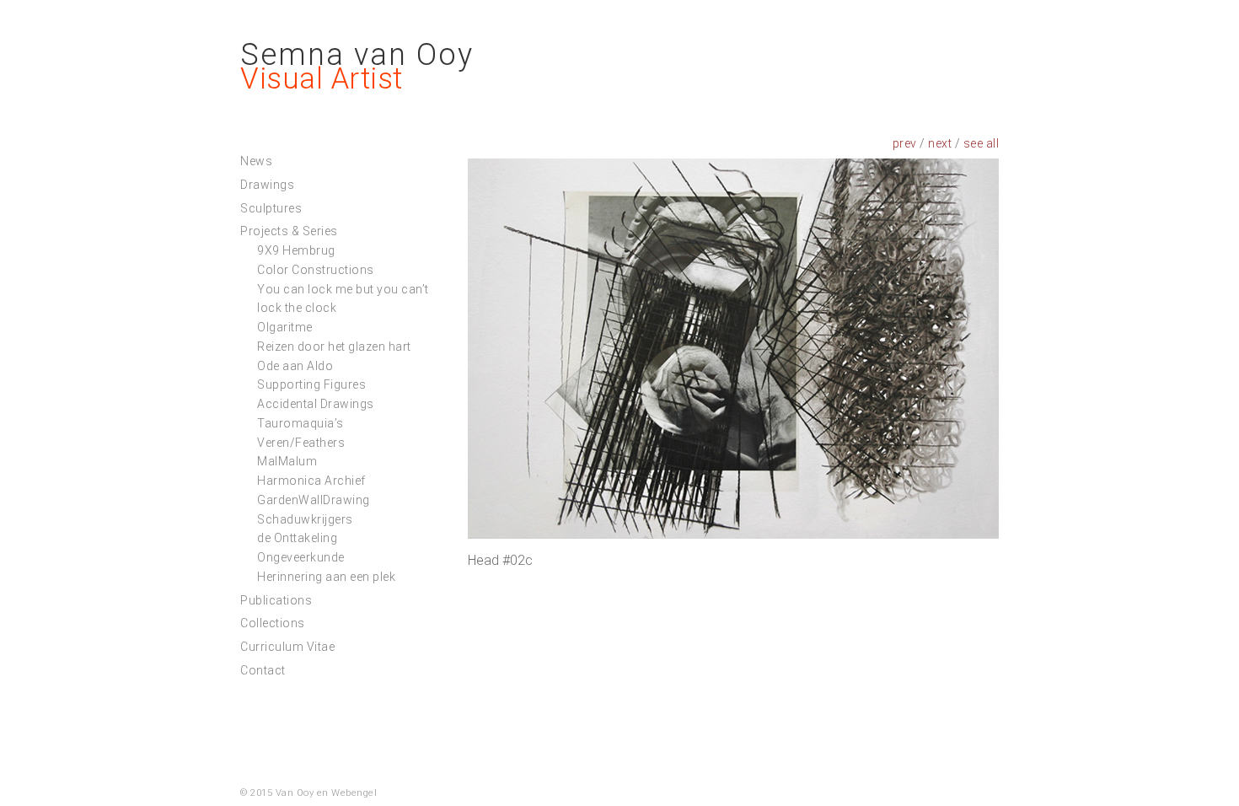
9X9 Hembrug (296, 250)
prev (905, 143)
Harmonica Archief (311, 480)
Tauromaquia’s (300, 423)
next (940, 143)
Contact (263, 670)
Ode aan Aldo (295, 366)
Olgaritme (285, 327)
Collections (272, 623)
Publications (276, 600)
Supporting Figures (311, 384)
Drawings (267, 184)
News (256, 161)
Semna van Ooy (357, 55)
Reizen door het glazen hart (334, 346)
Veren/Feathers (301, 442)
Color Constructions (315, 270)
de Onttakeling (297, 538)
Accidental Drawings (315, 404)
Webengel (354, 792)
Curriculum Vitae (287, 646)
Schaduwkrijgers (305, 519)
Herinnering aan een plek (326, 576)
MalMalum (287, 461)
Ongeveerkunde (301, 557)
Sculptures (271, 208)
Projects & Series (289, 231)
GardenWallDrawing (313, 500)
